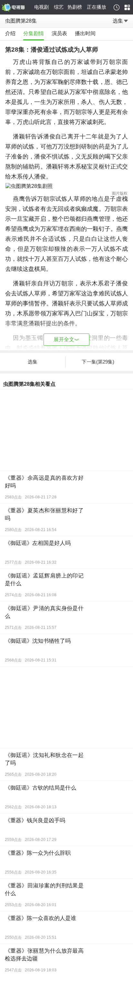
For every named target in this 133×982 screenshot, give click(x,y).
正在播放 (96, 7)
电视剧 (41, 7)
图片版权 (120, 193)
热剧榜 (74, 7)
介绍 (10, 33)
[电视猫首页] (17, 7)
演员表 (59, 33)
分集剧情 (33, 33)
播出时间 (85, 33)
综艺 (59, 7)
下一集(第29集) (98, 361)
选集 (118, 21)
